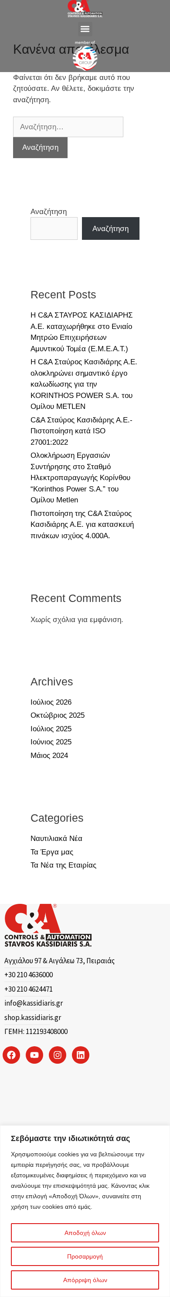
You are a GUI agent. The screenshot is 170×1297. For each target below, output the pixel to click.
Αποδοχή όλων (85, 1232)
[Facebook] (11, 1055)
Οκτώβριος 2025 (58, 715)
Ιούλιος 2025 (51, 729)
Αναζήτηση (49, 212)
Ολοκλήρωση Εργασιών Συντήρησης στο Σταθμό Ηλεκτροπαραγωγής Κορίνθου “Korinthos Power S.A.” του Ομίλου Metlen (80, 477)
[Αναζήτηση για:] (68, 127)
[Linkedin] (80, 1055)
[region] (85, 1211)
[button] (85, 29)
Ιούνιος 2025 (51, 742)
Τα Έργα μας (52, 852)
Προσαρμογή (85, 1256)
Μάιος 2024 (49, 755)
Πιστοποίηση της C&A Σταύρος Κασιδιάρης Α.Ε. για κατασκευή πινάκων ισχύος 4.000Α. (82, 524)
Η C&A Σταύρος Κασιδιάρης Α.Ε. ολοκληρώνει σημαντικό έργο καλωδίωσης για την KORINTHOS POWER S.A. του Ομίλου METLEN (84, 384)
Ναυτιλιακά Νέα (56, 838)
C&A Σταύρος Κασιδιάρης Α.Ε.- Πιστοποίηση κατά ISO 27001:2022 (82, 431)
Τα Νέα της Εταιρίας (63, 865)
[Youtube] (34, 1055)
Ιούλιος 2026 (51, 702)
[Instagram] (57, 1055)
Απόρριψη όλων (85, 1279)
